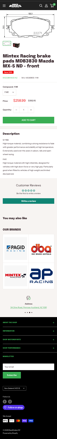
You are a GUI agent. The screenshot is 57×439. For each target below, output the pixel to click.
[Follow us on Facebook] (5, 402)
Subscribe (12, 375)
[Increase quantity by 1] (31, 110)
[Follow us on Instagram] (10, 402)
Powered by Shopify (10, 433)
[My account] (46, 5)
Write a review (28, 201)
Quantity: (7, 109)
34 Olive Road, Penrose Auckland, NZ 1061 (28, 307)
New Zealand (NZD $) (12, 388)
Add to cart (29, 120)
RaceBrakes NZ (10, 78)
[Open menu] (4, 6)
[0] (52, 5)
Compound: (10, 87)
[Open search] (40, 5)
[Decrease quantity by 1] (16, 110)
